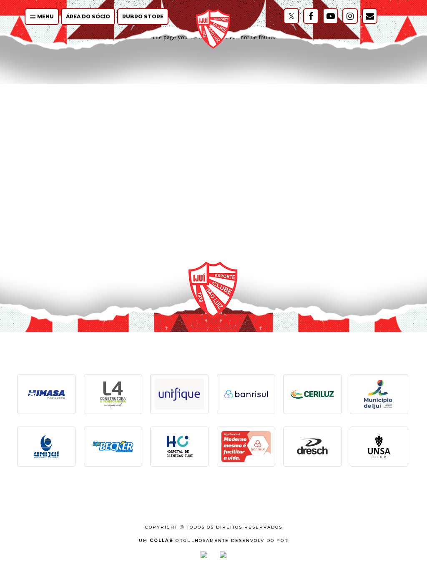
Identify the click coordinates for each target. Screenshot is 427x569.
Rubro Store (142, 16)
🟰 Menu (42, 16)
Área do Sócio (88, 16)
